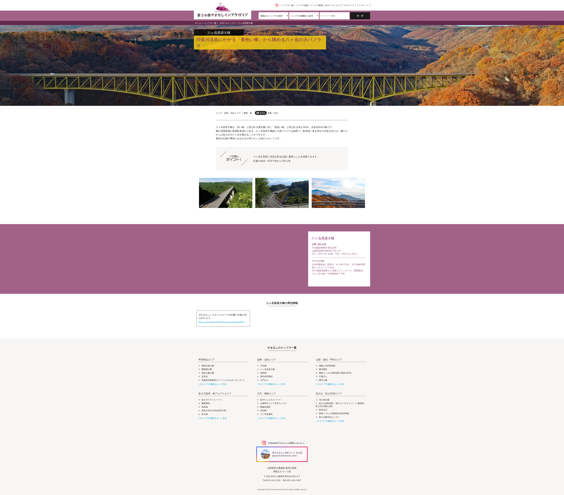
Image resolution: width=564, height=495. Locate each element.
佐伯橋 (263, 410)
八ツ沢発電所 (266, 414)
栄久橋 (205, 414)
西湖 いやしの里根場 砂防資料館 (334, 413)
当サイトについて (333, 5)
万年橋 (263, 365)
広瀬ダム (323, 376)
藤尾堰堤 (206, 403)
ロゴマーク (349, 5)
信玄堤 (205, 376)
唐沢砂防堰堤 (266, 376)
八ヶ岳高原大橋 (267, 369)
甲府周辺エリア (206, 359)
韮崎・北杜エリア (232, 113)
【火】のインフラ (227, 23)
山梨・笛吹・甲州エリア (329, 359)
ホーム (198, 23)
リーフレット (363, 5)
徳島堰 (263, 373)
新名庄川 (323, 409)
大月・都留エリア (266, 393)
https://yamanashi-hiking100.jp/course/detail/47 (221, 322)
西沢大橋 (323, 380)
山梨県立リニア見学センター (273, 403)
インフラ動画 (316, 5)
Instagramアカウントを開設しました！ (286, 442)
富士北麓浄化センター (329, 417)
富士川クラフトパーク (212, 399)
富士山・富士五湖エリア (329, 393)
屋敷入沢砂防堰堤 (327, 365)
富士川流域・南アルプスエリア (214, 393)
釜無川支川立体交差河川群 (214, 410)
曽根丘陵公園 (208, 365)
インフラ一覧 (287, 5)
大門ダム (264, 380)
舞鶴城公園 (207, 369)
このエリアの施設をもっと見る (212, 384)
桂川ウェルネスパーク (270, 399)
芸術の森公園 (208, 373)
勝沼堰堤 (323, 369)
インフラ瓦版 (302, 5)
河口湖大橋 (324, 399)
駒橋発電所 (265, 407)
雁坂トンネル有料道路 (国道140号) (335, 373)
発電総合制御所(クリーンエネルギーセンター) (223, 380)
